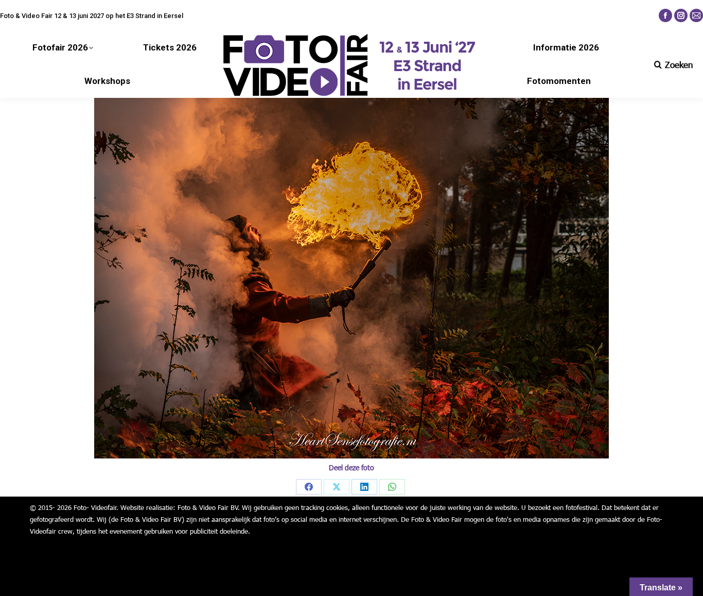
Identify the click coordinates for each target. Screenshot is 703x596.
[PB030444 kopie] (351, 278)
